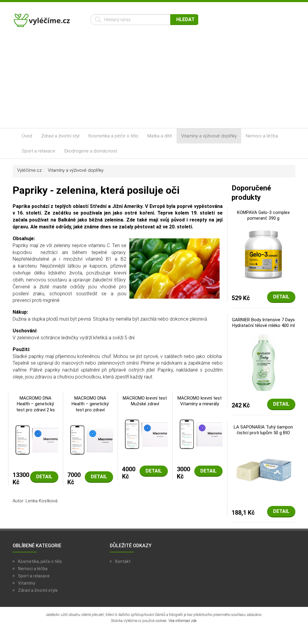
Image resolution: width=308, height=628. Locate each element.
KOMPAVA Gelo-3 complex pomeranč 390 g (263, 215)
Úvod (27, 136)
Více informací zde (182, 621)
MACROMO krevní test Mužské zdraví (145, 401)
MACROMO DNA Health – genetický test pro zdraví (90, 404)
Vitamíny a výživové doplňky (209, 136)
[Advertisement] (154, 83)
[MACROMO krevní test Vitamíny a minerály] (200, 434)
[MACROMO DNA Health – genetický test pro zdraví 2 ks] (35, 439)
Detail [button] (44, 476)
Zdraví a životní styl (60, 136)
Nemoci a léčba (262, 136)
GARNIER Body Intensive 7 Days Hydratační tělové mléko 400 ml (263, 322)
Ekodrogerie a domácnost (90, 151)
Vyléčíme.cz (29, 170)
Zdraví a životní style (38, 590)
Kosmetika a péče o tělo (113, 136)
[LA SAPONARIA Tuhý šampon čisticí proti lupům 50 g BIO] (263, 469)
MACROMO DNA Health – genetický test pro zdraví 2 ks (35, 404)
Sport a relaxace (38, 151)
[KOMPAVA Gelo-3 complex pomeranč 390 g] (263, 255)
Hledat (185, 19)
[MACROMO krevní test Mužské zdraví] (145, 434)
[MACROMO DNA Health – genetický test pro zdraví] (90, 439)
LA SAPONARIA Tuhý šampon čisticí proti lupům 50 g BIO (263, 430)
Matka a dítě (159, 136)
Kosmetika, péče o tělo (40, 561)
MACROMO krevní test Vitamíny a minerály (199, 401)
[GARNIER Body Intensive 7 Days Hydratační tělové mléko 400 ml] (263, 362)
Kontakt (123, 561)
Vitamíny (26, 583)
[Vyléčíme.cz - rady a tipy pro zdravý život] (42, 22)
